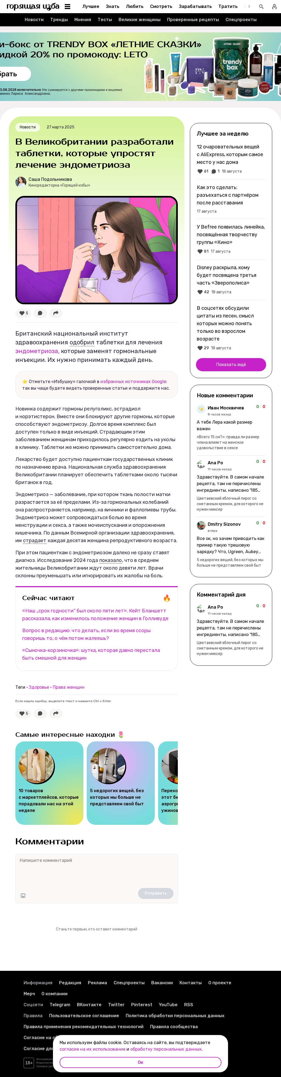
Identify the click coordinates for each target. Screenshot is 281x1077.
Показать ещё (231, 364)
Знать (112, 6)
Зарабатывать (195, 6)
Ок (140, 1062)
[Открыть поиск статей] (261, 6)
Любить (135, 6)
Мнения (82, 19)
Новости (34, 19)
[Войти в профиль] (274, 6)
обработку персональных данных (166, 1049)
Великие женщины (140, 19)
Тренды (59, 19)
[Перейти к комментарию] (231, 427)
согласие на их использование (92, 1049)
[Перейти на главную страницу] (33, 6)
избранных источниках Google (133, 381)
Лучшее (90, 6)
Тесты (105, 19)
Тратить (228, 6)
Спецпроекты (241, 19)
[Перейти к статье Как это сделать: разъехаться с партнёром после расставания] (231, 199)
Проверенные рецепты (193, 19)
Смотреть (161, 6)
